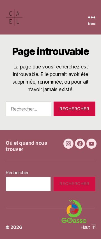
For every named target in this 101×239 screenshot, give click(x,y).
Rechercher (17, 172)
